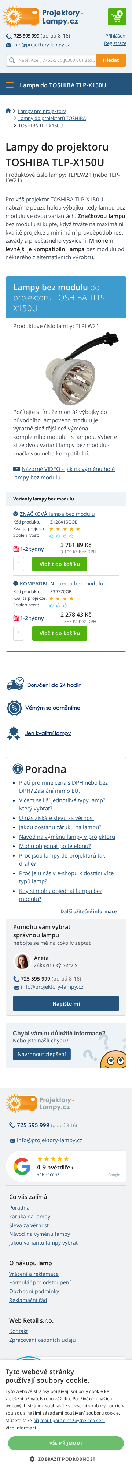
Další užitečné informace (88, 911)
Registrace (115, 43)
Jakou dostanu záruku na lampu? (60, 827)
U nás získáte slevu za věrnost (56, 817)
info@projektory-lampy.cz (41, 44)
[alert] (66, 1415)
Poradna (19, 1207)
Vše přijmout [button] (66, 1443)
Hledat (111, 60)
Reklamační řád (28, 1299)
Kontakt (18, 1330)
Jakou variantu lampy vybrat (43, 1242)
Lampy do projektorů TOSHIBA (52, 118)
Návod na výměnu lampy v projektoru (67, 836)
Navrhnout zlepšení (42, 1054)
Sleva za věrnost (29, 1225)
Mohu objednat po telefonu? (55, 845)
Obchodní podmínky (34, 1291)
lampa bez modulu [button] (57, 513)
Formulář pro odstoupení (40, 1282)
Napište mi (66, 1003)
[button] (66, 1459)
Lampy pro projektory (42, 111)
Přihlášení (115, 35)
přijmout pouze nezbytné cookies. (69, 1420)
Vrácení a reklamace (34, 1273)
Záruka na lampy (29, 1216)
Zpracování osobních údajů (42, 1339)
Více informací (21, 1428)
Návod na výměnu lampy (39, 1233)
